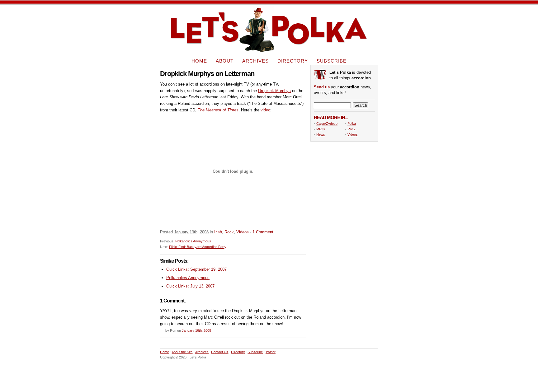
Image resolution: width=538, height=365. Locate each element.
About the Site (182, 352)
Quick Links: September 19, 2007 (196, 269)
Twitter (271, 352)
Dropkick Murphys (274, 90)
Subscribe (332, 60)
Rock (229, 232)
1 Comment (262, 232)
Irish (218, 232)
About (225, 60)
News (320, 134)
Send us (322, 87)
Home (199, 60)
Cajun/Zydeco (326, 123)
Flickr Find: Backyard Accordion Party (197, 247)
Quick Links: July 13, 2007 (190, 286)
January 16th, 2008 (196, 330)
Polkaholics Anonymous (193, 241)
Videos (242, 232)
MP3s (320, 129)
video (265, 110)
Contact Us (219, 352)
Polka (351, 123)
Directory (292, 60)
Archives (255, 60)
